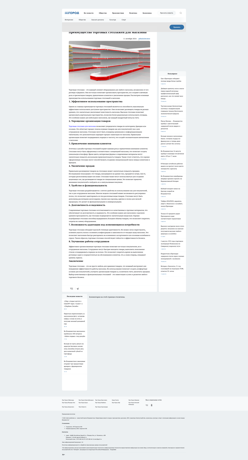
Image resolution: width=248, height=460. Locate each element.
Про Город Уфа (116, 402)
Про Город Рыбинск (100, 402)
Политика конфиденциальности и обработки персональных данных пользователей (84, 445)
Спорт (124, 20)
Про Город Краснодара (101, 407)
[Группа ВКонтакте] (146, 405)
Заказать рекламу (97, 20)
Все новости (88, 13)
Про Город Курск (83, 402)
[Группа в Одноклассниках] (151, 405)
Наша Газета (115, 400)
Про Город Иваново (134, 400)
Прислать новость (166, 13)
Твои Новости (82, 407)
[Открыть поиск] (181, 13)
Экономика (147, 13)
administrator (144, 39)
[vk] (71, 288)
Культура (113, 20)
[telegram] (78, 288)
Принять (176, 27)
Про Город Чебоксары (68, 400)
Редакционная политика (68, 414)
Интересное (69, 20)
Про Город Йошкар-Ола (68, 402)
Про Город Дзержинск (68, 407)
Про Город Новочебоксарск (86, 400)
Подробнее (113, 449)
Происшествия (118, 13)
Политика (133, 13)
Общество (103, 13)
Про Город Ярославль (101, 400)
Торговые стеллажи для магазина (82, 126)
